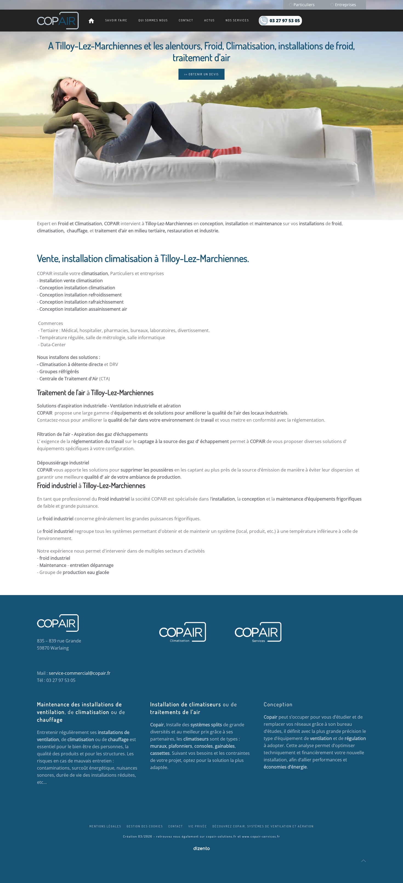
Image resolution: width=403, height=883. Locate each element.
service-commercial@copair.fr (79, 673)
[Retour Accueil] (58, 21)
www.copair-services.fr (261, 836)
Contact (186, 20)
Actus (209, 20)
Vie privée (197, 826)
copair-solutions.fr (221, 836)
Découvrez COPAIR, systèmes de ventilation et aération (263, 826)
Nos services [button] (237, 20)
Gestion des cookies (145, 826)
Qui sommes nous (153, 20)
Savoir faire (116, 20)
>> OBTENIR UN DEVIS (201, 74)
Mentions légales (105, 826)
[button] (363, 860)
